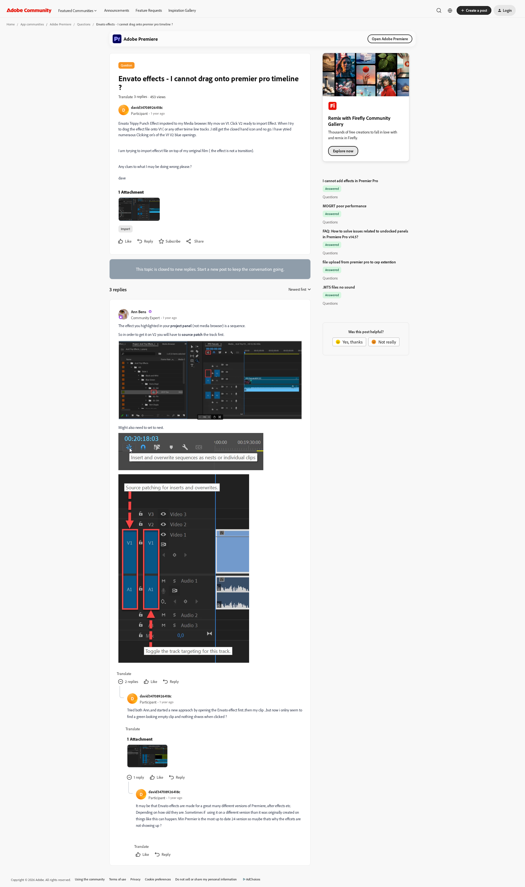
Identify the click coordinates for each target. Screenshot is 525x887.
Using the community (90, 879)
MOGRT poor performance (344, 205)
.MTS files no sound (339, 287)
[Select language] (450, 10)
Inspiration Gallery (182, 10)
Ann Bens (138, 311)
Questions (84, 24)
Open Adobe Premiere (390, 38)
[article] (210, 497)
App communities (32, 24)
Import (125, 229)
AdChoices (253, 879)
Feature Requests (149, 10)
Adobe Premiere (60, 24)
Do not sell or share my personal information (206, 879)
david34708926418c (147, 107)
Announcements (116, 10)
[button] (474, 10)
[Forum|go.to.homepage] (29, 10)
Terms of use (117, 879)
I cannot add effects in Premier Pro (350, 180)
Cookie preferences (158, 879)
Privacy (135, 879)
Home (11, 24)
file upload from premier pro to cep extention (359, 262)
